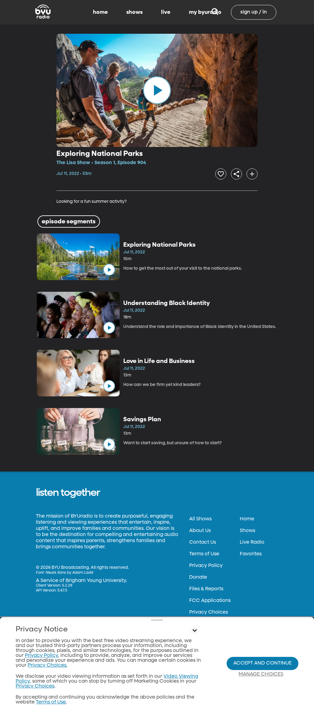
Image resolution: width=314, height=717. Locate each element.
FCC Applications (210, 600)
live (165, 12)
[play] (157, 90)
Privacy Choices (208, 612)
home (100, 12)
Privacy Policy (206, 565)
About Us (200, 530)
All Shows (200, 519)
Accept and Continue (262, 663)
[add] (252, 173)
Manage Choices (261, 674)
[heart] (220, 173)
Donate (198, 577)
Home (247, 519)
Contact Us (202, 542)
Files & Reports (206, 589)
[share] (236, 173)
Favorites (251, 554)
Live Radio (252, 542)
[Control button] (194, 630)
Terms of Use (204, 554)
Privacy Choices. (47, 665)
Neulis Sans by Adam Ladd (69, 573)
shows (134, 12)
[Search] (214, 12)
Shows (247, 530)
